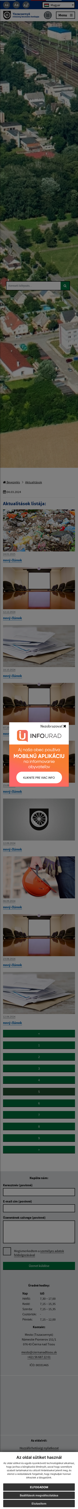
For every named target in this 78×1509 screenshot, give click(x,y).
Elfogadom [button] (39, 1487)
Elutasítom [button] (39, 1503)
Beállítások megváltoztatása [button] (39, 1495)
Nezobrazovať (51, 726)
